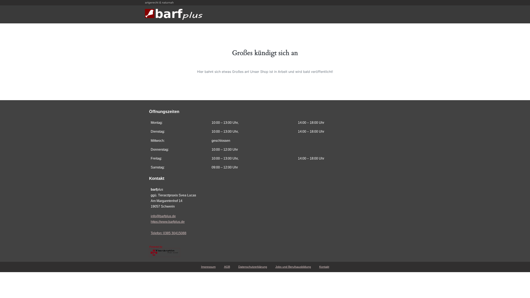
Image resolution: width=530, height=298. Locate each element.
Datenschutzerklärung (252, 266)
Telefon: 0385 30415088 (168, 233)
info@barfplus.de (163, 216)
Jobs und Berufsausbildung (293, 266)
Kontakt (324, 266)
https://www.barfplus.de (168, 221)
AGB (227, 266)
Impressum (208, 266)
